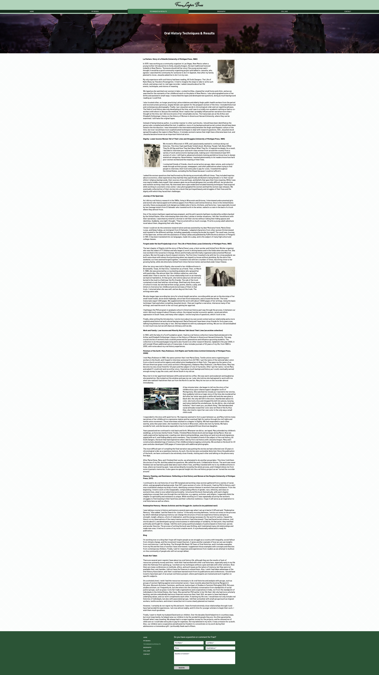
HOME (145, 637)
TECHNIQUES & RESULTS (151, 644)
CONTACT (146, 654)
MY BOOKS (146, 641)
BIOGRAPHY (147, 647)
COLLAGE (146, 651)
